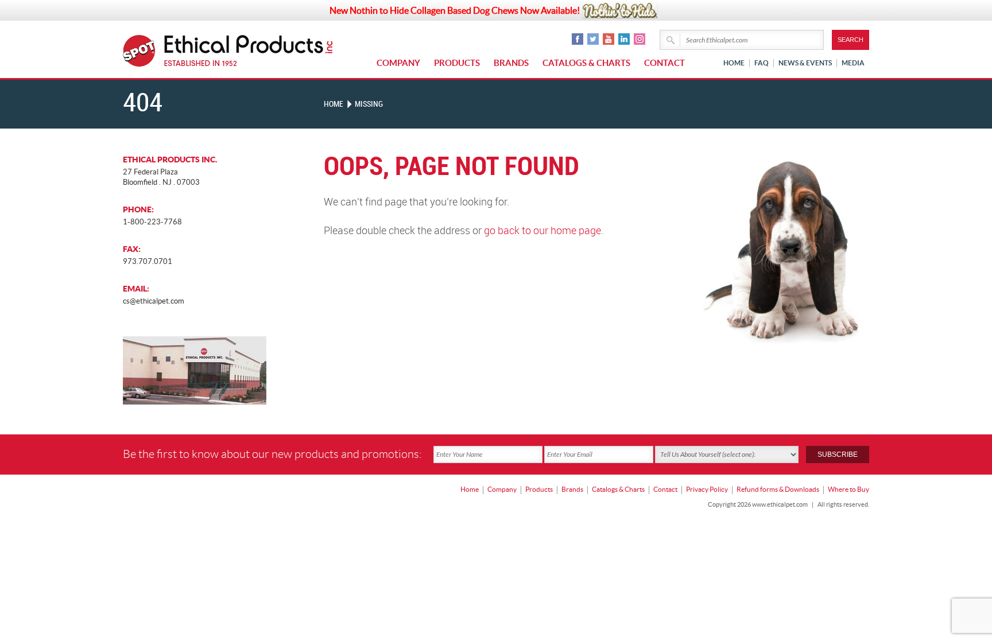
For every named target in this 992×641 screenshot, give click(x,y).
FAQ (761, 63)
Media (853, 63)
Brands (511, 63)
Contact (664, 63)
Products (457, 63)
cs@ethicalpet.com (153, 301)
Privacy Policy (707, 489)
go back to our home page (542, 231)
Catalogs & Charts (586, 63)
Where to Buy (848, 489)
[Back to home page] (249, 51)
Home (734, 63)
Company (398, 63)
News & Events (805, 63)
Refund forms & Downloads (778, 489)
